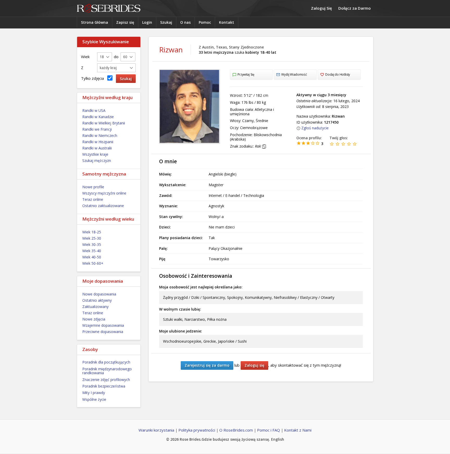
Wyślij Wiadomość (294, 74)
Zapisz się (125, 22)
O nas (185, 22)
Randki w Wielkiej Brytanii (103, 122)
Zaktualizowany (95, 306)
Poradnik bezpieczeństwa (103, 386)
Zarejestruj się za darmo (207, 365)
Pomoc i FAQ (268, 430)
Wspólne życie (94, 399)
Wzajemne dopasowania (103, 325)
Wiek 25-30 (91, 238)
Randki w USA (93, 110)
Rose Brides (108, 8)
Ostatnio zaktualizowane (103, 205)
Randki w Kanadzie (98, 116)
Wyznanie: (168, 205)
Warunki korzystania (156, 430)
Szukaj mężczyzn (96, 160)
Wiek (85, 56)
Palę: (163, 248)
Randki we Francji (97, 129)
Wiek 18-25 (91, 231)
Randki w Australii (97, 148)
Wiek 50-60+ (92, 263)
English (277, 439)
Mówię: (165, 174)
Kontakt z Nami (297, 430)
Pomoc (205, 22)
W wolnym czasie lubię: (180, 309)
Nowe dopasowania (99, 294)
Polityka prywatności (196, 430)
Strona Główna (94, 22)
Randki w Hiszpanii (97, 141)
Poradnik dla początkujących (106, 362)
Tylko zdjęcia (93, 78)
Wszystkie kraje (95, 154)
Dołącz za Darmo (354, 8)
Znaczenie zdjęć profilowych (106, 379)
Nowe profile (93, 186)
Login (147, 22)
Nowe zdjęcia (93, 319)
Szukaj (166, 22)
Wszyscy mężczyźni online (104, 193)
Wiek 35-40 (91, 250)
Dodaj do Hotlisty (337, 74)
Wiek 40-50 (91, 257)
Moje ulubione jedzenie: (180, 331)
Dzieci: (165, 227)
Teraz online (92, 199)
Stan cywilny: (171, 216)
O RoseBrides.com (236, 430)
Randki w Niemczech (99, 135)
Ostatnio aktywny (97, 300)
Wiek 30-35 (91, 244)
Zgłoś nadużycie (315, 127)
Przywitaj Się (246, 74)
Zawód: (165, 195)
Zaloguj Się (321, 8)
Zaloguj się (254, 365)
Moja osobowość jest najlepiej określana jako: (200, 286)
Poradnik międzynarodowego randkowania (107, 370)
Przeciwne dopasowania (102, 331)
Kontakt (226, 22)
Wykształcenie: (172, 184)
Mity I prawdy (93, 392)
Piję (162, 258)
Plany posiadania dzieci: (181, 237)
